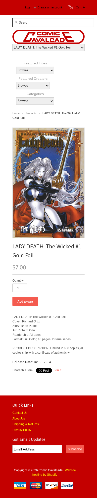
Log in (29, 7)
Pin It (57, 370)
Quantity (18, 280)
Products (31, 113)
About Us (18, 418)
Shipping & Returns (25, 424)
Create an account (50, 7)
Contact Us (19, 413)
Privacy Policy (21, 430)
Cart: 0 (80, 7)
